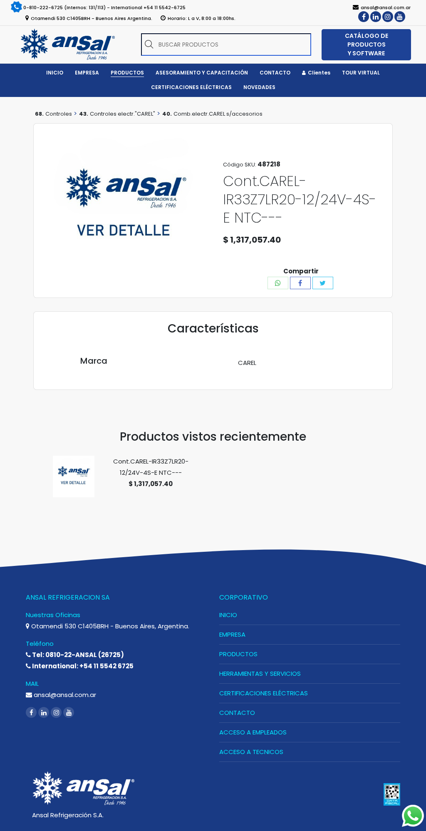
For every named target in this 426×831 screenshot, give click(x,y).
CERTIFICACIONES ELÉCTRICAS (263, 693)
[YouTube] (399, 16)
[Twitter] (322, 283)
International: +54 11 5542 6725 (82, 666)
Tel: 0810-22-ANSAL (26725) (77, 654)
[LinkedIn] (375, 16)
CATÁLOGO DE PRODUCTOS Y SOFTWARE (366, 44)
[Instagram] (387, 16)
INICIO (228, 614)
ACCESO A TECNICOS (251, 751)
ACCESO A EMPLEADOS (253, 732)
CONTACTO (237, 712)
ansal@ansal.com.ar (64, 694)
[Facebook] (363, 16)
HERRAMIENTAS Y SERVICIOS (260, 673)
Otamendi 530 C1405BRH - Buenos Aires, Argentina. (109, 626)
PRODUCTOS (238, 654)
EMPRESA (232, 634)
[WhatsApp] (277, 283)
